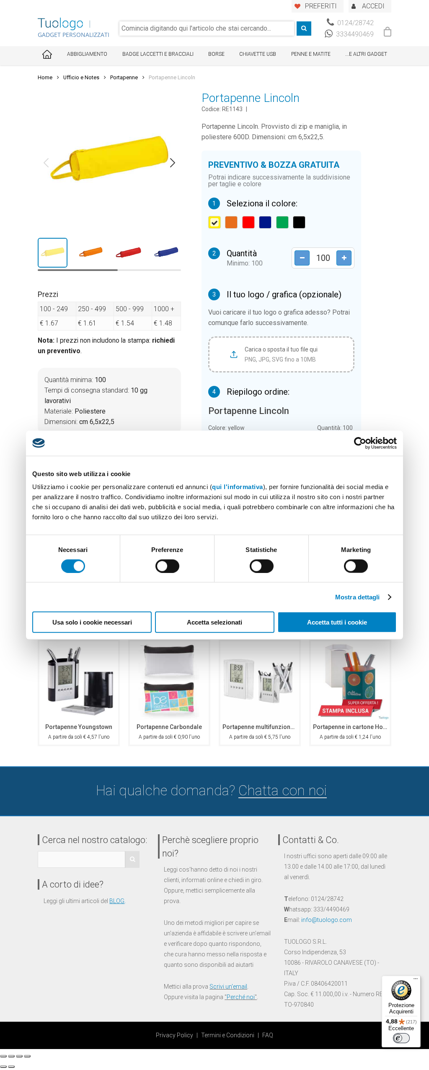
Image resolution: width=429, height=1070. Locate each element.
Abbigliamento (87, 54)
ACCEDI (373, 6)
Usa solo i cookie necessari (92, 622)
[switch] (167, 566)
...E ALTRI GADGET (366, 54)
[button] (46, 162)
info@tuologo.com (326, 919)
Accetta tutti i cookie (337, 622)
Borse (216, 54)
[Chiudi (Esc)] (3, 1056)
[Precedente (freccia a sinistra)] (3, 1066)
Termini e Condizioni (227, 1035)
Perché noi (241, 997)
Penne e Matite (311, 54)
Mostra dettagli (357, 596)
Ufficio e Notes (81, 77)
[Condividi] (11, 1056)
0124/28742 (355, 23)
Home (45, 77)
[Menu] (416, 981)
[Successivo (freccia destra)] (11, 1066)
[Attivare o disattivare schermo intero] (19, 1056)
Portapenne (124, 77)
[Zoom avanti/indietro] (27, 1056)
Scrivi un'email (228, 986)
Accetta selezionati (214, 622)
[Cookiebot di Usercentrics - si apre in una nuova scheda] (360, 443)
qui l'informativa (237, 486)
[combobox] (206, 28)
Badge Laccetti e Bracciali (158, 54)
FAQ (267, 1035)
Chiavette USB (257, 54)
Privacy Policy (174, 1035)
